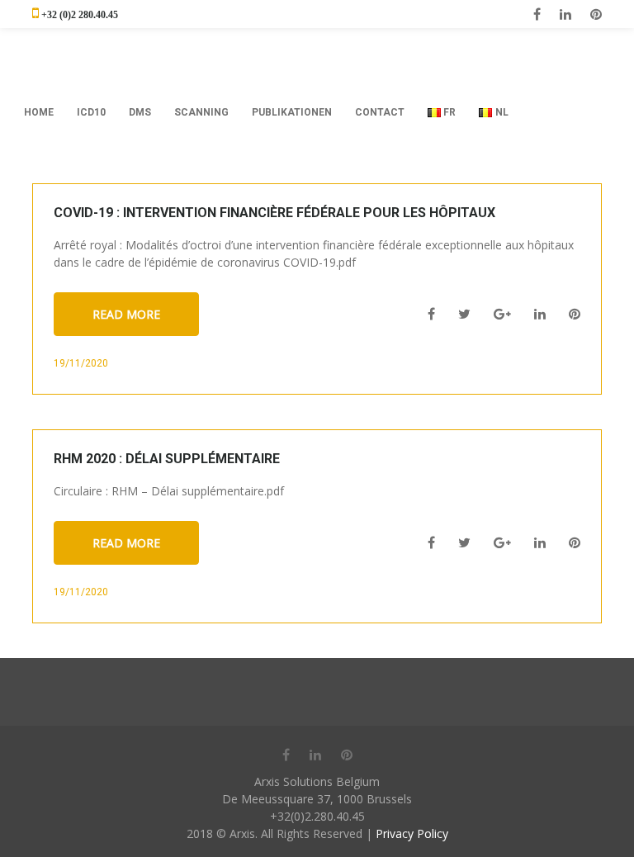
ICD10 (91, 112)
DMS (140, 112)
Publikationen (292, 112)
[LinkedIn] (565, 14)
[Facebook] (537, 14)
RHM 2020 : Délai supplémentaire (167, 458)
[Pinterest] (596, 14)
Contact (380, 112)
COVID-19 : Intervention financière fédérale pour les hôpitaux (274, 212)
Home (39, 112)
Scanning (201, 112)
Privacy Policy (412, 833)
